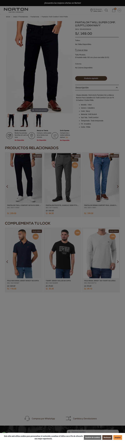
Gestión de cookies (92, 437)
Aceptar (118, 437)
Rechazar (107, 437)
